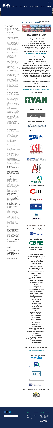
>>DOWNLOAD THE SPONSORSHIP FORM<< (36, 89)
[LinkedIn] (10, 412)
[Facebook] (5, 412)
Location (4, 28)
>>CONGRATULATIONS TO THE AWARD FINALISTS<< (36, 54)
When (5, 25)
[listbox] (45, 21)
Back (3, 21)
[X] (7, 412)
